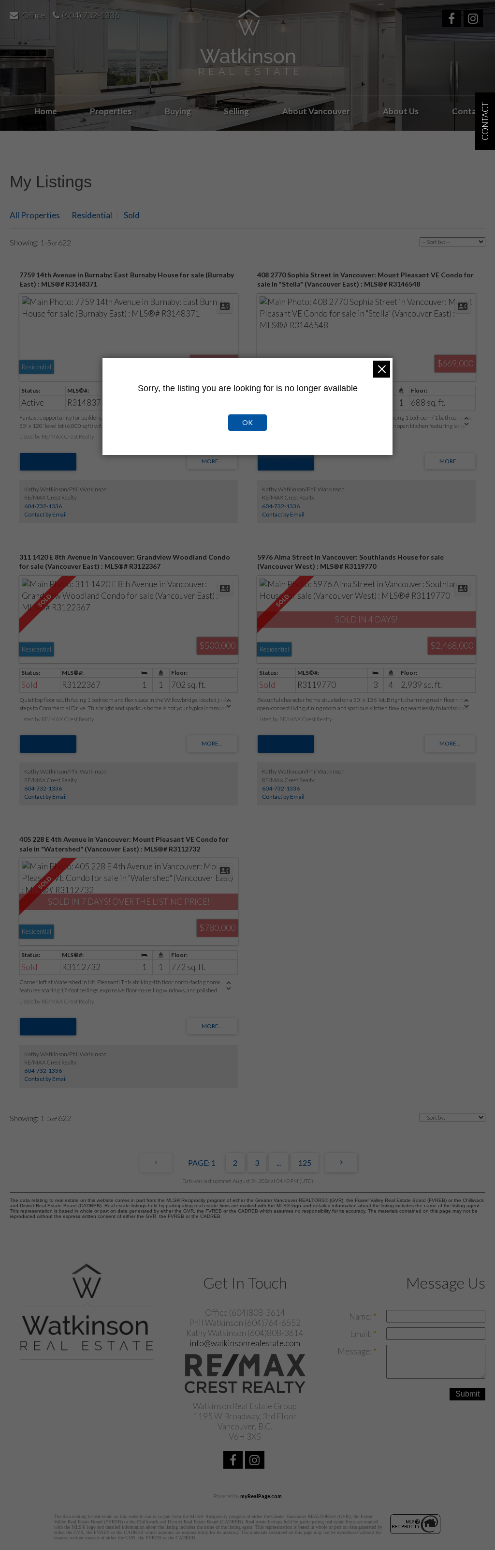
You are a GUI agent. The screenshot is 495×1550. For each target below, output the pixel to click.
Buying (178, 111)
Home (45, 111)
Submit (467, 1394)
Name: (361, 1316)
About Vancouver (316, 111)
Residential (92, 215)
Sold (132, 215)
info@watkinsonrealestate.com (244, 1343)
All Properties (35, 215)
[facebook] (453, 20)
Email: (361, 1334)
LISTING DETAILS (48, 462)
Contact (468, 111)
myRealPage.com (261, 1496)
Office (33, 15)
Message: (355, 1351)
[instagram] (474, 20)
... (279, 1162)
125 (304, 1162)
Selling (236, 111)
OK (247, 422)
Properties (110, 111)
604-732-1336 (43, 506)
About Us (401, 111)
